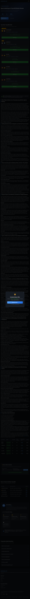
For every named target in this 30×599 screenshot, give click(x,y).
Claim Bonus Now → (15, 302)
